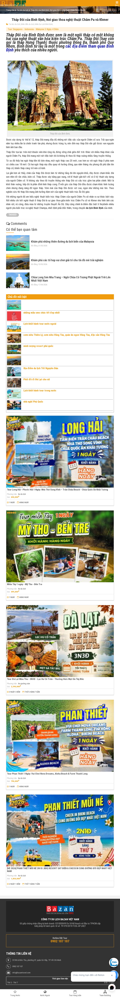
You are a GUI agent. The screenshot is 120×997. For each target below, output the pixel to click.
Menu (117, 5)
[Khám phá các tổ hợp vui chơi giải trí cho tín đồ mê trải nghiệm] (18, 262)
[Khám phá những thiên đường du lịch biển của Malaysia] (18, 243)
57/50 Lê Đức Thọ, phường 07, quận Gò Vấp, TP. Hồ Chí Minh (36, 960)
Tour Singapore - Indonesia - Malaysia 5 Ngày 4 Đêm (33, 29)
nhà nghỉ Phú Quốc (33, 401)
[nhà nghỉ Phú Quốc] (14, 405)
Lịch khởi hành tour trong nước (39, 390)
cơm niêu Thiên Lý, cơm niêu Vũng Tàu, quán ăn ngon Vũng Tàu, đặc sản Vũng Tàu (66, 334)
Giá (8, 497)
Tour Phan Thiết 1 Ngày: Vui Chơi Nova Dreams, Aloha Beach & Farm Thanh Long (47, 773)
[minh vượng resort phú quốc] (14, 349)
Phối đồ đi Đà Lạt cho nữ (36, 379)
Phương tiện (12, 494)
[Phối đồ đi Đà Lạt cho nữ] (14, 382)
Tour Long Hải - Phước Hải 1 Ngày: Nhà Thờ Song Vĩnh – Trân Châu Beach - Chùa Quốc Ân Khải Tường (57, 489)
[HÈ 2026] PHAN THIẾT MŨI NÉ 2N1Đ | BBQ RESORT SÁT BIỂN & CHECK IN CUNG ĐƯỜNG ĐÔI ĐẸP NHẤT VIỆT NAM (59, 869)
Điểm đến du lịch (27, 24)
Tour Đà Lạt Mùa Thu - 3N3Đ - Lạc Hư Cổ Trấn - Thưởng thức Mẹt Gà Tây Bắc (45, 679)
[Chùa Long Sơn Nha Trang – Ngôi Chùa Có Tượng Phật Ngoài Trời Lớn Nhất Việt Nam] (18, 280)
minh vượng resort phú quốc (38, 346)
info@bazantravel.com (21, 973)
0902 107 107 (17, 966)
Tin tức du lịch (14, 24)
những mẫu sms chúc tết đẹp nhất (41, 312)
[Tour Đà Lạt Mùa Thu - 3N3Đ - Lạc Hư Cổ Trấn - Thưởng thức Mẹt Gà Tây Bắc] (60, 641)
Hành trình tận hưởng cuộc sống (13, 5)
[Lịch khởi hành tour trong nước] (14, 394)
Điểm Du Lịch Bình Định (44, 24)
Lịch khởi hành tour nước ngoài (39, 323)
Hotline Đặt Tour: (60, 938)
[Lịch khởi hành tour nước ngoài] (14, 327)
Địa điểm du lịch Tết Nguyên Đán (40, 368)
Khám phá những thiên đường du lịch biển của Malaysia (62, 241)
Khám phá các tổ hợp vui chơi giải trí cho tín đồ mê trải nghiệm (67, 260)
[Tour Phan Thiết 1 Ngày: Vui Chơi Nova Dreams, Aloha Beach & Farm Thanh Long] (60, 736)
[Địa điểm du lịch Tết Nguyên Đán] (14, 371)
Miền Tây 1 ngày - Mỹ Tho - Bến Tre (24, 584)
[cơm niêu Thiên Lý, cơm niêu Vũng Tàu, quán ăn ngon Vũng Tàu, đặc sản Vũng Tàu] (14, 338)
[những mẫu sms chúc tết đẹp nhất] (14, 316)
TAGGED (12, 214)
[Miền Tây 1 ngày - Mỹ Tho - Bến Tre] (60, 546)
